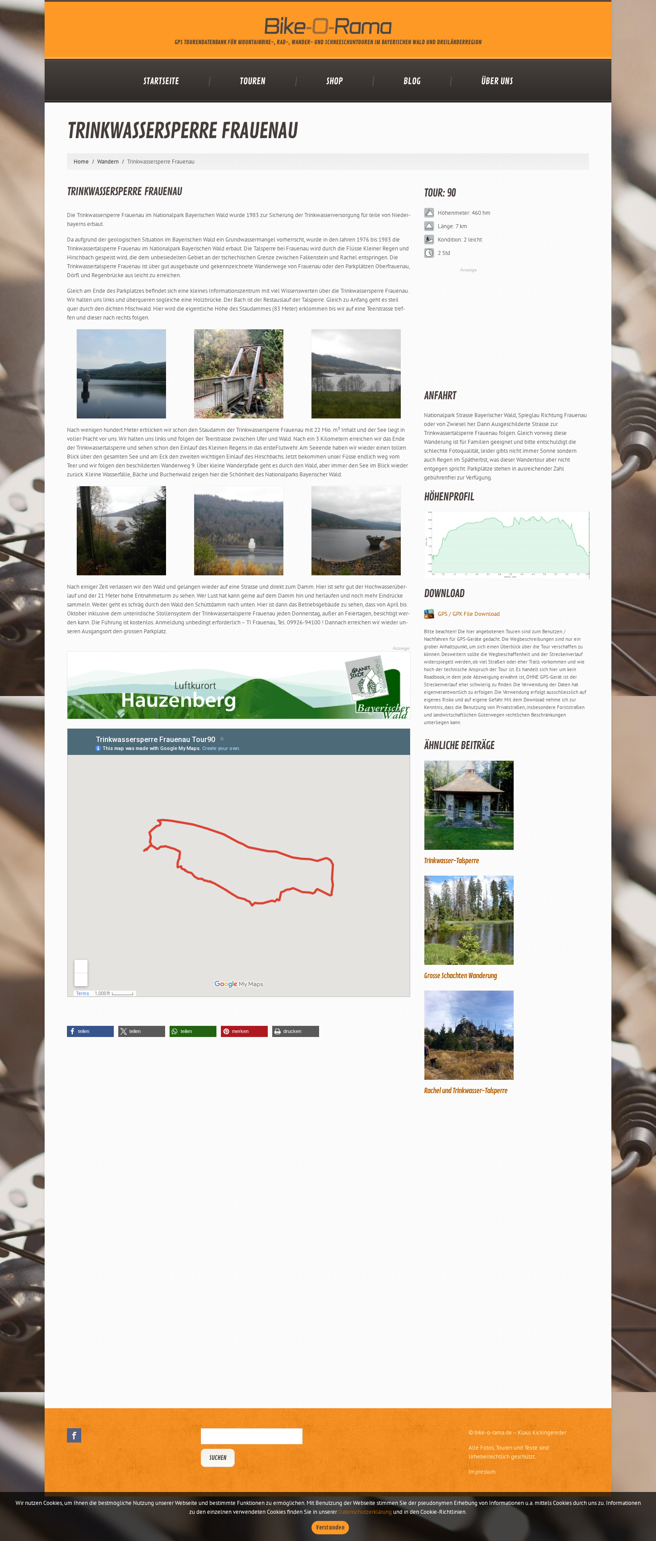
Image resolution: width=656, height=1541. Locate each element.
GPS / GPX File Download (469, 614)
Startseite (161, 81)
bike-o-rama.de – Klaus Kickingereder (520, 1432)
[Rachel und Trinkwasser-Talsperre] (506, 1035)
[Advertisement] (491, 1250)
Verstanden (330, 1527)
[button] (90, 1031)
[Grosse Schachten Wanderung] (506, 920)
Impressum (482, 1471)
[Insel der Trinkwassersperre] (121, 530)
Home (81, 161)
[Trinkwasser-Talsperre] (506, 805)
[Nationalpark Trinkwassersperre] (356, 373)
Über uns (497, 81)
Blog (411, 81)
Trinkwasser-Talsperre (451, 861)
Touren (253, 81)
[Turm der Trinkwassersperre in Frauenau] (239, 530)
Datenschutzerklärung (365, 1512)
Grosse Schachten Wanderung (460, 975)
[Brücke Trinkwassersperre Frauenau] (239, 373)
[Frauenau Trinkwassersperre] (356, 530)
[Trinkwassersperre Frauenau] (121, 373)
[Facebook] (74, 1435)
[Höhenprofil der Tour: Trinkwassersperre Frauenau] (506, 545)
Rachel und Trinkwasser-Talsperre (465, 1090)
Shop (334, 81)
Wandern (108, 161)
